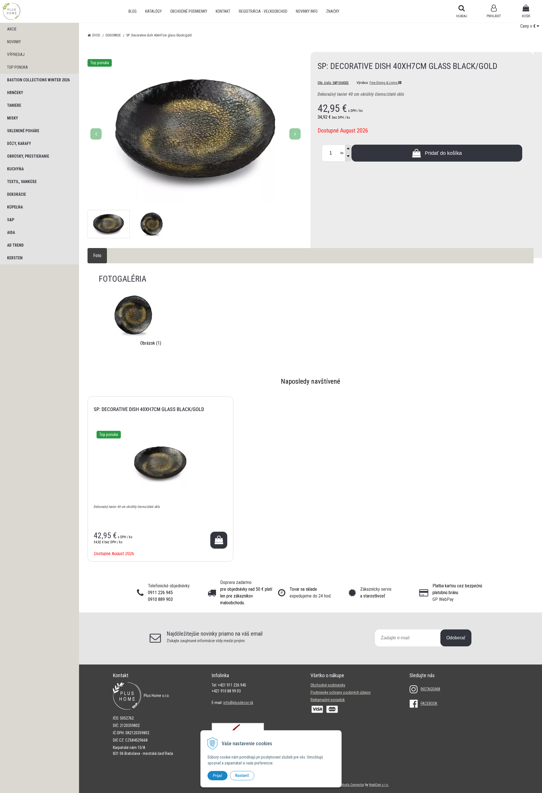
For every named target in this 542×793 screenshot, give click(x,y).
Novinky (14, 42)
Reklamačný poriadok (328, 700)
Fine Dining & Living (384, 83)
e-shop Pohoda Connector (346, 785)
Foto (97, 255)
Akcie (12, 29)
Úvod (96, 35)
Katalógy (153, 11)
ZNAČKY (332, 11)
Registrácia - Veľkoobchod (263, 11)
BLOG (132, 11)
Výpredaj (16, 54)
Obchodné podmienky (188, 11)
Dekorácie (113, 35)
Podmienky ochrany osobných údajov (341, 692)
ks (342, 153)
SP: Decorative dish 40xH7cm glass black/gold (149, 409)
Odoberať (455, 637)
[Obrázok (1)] (134, 315)
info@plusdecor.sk (238, 702)
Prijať (217, 775)
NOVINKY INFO (307, 11)
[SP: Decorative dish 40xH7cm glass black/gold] (195, 131)
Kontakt (223, 11)
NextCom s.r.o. (379, 785)
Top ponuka (17, 67)
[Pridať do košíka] (218, 540)
